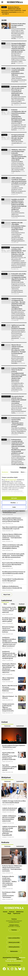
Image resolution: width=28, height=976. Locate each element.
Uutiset (3, 514)
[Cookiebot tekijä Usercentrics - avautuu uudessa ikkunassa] (19, 468)
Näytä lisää (6, 594)
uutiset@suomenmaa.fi (14, 922)
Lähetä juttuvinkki (14, 942)
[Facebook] (5, 969)
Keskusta (11, 911)
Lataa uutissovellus (14, 938)
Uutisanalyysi (4, 298)
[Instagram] (12, 969)
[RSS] (16, 969)
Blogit (9, 913)
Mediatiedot (14, 951)
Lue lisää (5, 14)
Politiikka (4, 7)
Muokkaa (13, 502)
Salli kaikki (14, 498)
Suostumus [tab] (5, 472)
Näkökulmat (19, 911)
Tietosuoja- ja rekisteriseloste (14, 961)
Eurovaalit (4, 109)
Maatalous (4, 273)
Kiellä (14, 507)
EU (2, 199)
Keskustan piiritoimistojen (16, 958)
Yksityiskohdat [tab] (14, 472)
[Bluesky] (20, 970)
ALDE (3, 43)
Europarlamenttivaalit (6, 396)
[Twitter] (8, 970)
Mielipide (4, 804)
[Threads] (23, 970)
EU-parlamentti (5, 86)
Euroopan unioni (5, 247)
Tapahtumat (16, 913)
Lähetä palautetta (14, 947)
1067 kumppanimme (11, 479)
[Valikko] (2, 2)
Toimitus (14, 930)
